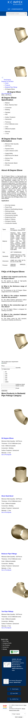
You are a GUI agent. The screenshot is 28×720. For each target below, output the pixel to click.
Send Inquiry (7, 79)
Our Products (6, 645)
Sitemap (5, 649)
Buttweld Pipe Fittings (11, 87)
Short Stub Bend (7, 496)
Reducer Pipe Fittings (9, 554)
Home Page (6, 641)
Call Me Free (15, 699)
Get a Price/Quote (6, 93)
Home (6, 83)
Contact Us (6, 647)
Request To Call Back (7, 81)
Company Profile (7, 643)
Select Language (18, 717)
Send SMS (15, 693)
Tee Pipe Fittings (7, 611)
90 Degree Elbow (7, 438)
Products (7, 85)
